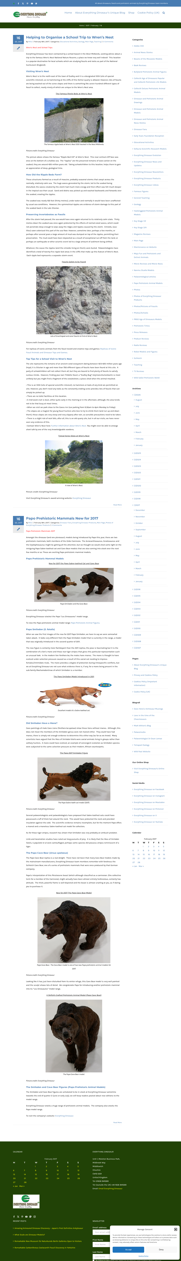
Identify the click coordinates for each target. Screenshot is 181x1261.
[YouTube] (26, 1217)
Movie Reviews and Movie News (148, 264)
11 (158, 850)
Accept (128, 1249)
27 (134, 862)
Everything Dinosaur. (82, 498)
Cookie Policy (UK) (142, 692)
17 (154, 854)
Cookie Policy (143, 1256)
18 (159, 854)
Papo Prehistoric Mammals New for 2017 (62, 518)
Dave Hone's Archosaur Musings (148, 709)
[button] (175, 1229)
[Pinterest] (22, 1217)
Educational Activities (69, 42)
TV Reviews (139, 371)
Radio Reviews (140, 345)
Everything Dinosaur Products (84, 523)
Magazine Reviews (142, 234)
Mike (30, 42)
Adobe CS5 (139, 46)
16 (149, 854)
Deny (161, 1249)
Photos (137, 289)
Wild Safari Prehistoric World (147, 378)
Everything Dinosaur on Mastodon (149, 802)
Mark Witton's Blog (142, 725)
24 (154, 858)
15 (144, 854)
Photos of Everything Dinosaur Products (147, 298)
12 (164, 850)
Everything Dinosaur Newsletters (149, 172)
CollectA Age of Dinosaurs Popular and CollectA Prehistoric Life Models (150, 80)
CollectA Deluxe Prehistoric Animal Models (149, 90)
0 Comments (108, 42)
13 (133, 854)
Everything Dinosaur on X (145, 815)
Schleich (138, 358)
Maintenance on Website (145, 247)
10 (154, 850)
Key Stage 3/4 (140, 227)
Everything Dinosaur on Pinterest (149, 809)
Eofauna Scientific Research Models (150, 149)
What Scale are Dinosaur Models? (30, 1234)
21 (139, 858)
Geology (81, 42)
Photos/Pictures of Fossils (146, 306)
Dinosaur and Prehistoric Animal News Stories (148, 121)
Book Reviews (140, 65)
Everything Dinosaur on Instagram (149, 796)
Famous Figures (141, 191)
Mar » (141, 866)
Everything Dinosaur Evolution (147, 155)
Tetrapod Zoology (141, 745)
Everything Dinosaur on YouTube (148, 822)
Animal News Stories (143, 52)
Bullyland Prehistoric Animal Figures (150, 72)
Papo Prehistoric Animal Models (148, 283)
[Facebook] (14, 1217)
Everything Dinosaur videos (146, 185)
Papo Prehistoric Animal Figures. (85, 623)
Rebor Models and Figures (145, 351)
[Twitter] (18, 1217)
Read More (117, 505)
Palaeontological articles (145, 277)
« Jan (134, 866)
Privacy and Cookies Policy (146, 675)
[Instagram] (35, 1217)
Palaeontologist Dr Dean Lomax (148, 738)
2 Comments (57, 525)
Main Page (89, 42)
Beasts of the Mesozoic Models (148, 59)
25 (159, 858)
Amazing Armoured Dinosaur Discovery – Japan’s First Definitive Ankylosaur (49, 1228)
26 (164, 858)
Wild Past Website (142, 751)
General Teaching (141, 198)
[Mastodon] (30, 1217)
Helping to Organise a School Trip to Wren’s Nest (70, 37)
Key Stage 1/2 (140, 221)
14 (138, 854)
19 (164, 854)
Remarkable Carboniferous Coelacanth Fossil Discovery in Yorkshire (45, 1247)
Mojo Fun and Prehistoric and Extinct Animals (147, 255)
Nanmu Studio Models (144, 270)
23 (149, 858)
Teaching (97, 42)
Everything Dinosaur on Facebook (149, 789)
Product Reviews (141, 339)
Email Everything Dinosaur (110, 1188)
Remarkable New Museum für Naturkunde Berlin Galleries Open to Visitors (48, 1241)
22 (144, 858)
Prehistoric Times (142, 326)
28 (139, 862)
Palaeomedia (139, 732)
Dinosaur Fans (66, 523)
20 (134, 858)
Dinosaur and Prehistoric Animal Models (148, 111)
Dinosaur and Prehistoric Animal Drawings (148, 100)
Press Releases (140, 332)
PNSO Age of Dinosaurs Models (148, 319)
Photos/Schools (141, 313)
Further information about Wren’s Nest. (69, 426)
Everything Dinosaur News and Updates (148, 164)
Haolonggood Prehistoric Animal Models (148, 213)
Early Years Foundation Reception (149, 136)
